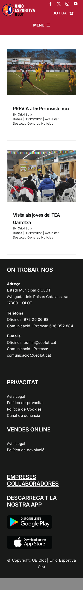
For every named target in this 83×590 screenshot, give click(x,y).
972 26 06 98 (36, 319)
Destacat (19, 123)
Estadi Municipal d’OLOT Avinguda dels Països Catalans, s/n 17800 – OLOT (38, 296)
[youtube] (75, 4)
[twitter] (59, 4)
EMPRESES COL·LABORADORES (33, 480)
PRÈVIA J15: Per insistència (41, 108)
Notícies (47, 123)
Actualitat (51, 119)
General (33, 123)
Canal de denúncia (23, 415)
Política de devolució (25, 449)
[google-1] (29, 517)
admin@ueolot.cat (40, 342)
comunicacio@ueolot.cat (29, 355)
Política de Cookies (24, 409)
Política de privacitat (25, 402)
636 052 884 (61, 326)
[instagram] (67, 4)
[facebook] (50, 4)
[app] (29, 537)
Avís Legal (16, 396)
